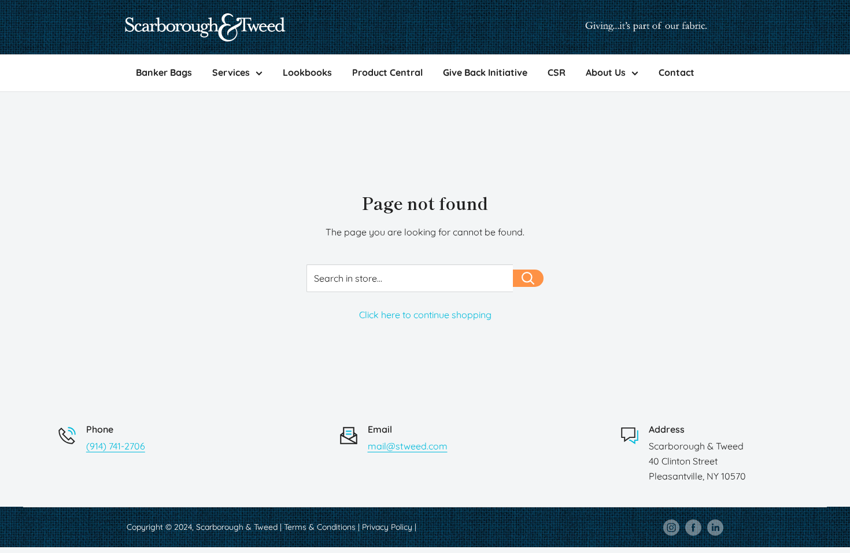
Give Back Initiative (485, 72)
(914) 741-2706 (115, 446)
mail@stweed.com (408, 446)
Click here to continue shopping (425, 314)
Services (231, 72)
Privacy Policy (387, 527)
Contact (676, 72)
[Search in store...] (528, 278)
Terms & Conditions (320, 527)
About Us (606, 72)
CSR (557, 72)
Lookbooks (307, 72)
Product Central (387, 72)
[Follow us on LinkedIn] (715, 527)
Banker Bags (164, 72)
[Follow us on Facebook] (693, 527)
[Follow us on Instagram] (671, 527)
